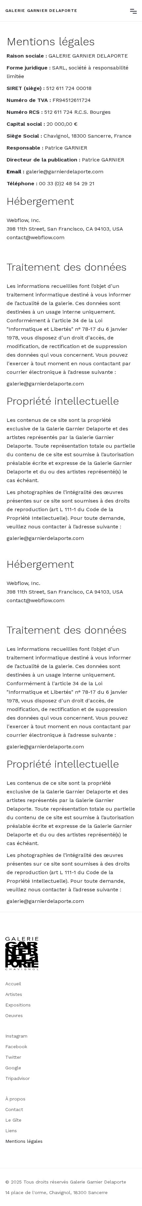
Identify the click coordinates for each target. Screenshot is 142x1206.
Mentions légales (24, 1141)
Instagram (16, 1036)
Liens (11, 1130)
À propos (15, 1098)
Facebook (16, 1046)
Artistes (13, 994)
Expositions (18, 1004)
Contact (14, 1109)
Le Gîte (13, 1120)
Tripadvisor (17, 1078)
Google (13, 1067)
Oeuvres (14, 1015)
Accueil (13, 983)
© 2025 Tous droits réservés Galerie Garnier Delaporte (65, 1181)
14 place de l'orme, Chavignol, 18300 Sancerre (56, 1192)
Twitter (13, 1057)
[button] (133, 10)
